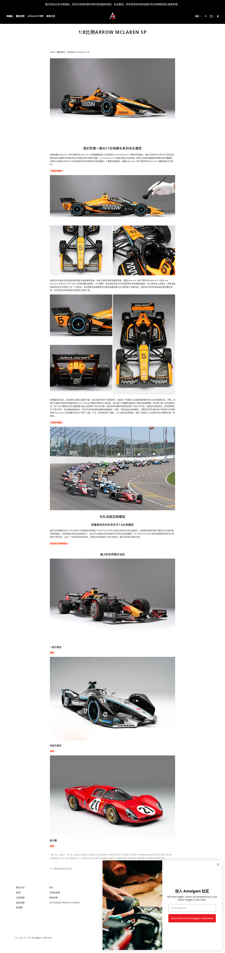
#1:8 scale (74, 854)
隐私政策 (20, 902)
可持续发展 (54, 892)
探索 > (53, 652)
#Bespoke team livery (123, 854)
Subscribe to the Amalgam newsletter (192, 918)
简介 (51, 887)
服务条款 (53, 897)
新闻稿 (19, 907)
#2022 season (99, 854)
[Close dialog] (218, 864)
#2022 (85, 854)
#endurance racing (152, 854)
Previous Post (63, 868)
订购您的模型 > (57, 170)
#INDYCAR (87, 858)
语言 (197, 16)
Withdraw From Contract (64, 902)
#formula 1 (73, 858)
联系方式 (51, 16)
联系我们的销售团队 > (60, 543)
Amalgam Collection (42, 937)
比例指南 (20, 897)
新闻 (18, 892)
